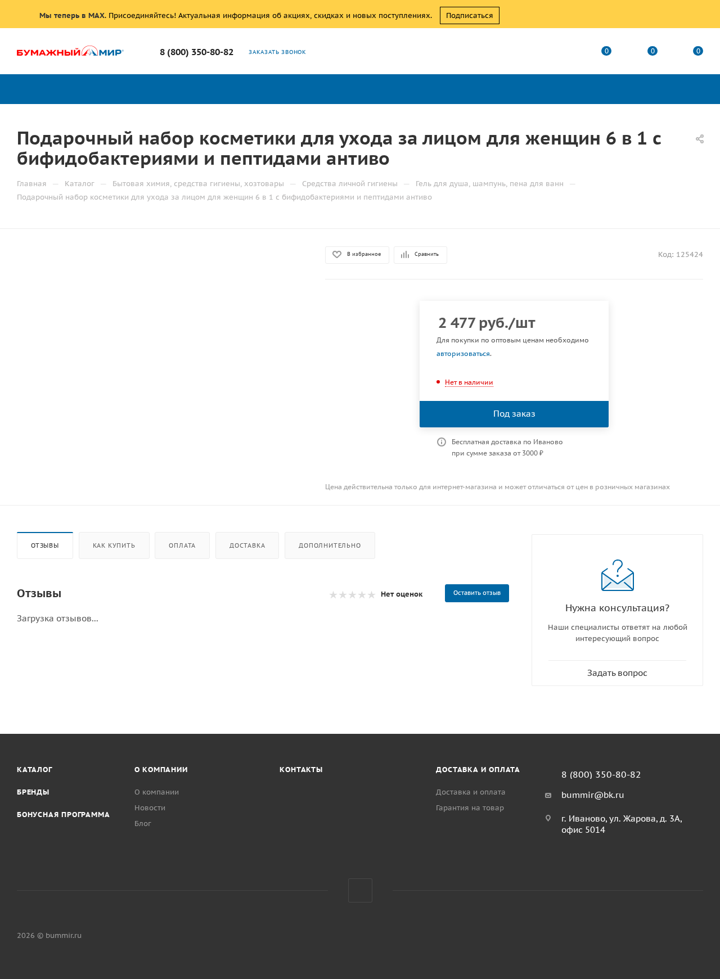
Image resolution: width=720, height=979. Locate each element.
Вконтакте (360, 890)
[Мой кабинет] (561, 53)
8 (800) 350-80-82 (196, 51)
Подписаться (469, 15)
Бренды (33, 792)
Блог (142, 823)
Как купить (114, 545)
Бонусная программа (63, 814)
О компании (161, 769)
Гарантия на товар (470, 808)
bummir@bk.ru (592, 794)
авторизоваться (463, 353)
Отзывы (45, 545)
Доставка (247, 545)
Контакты (301, 769)
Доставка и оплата (478, 769)
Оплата (182, 545)
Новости (149, 808)
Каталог (34, 769)
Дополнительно (330, 545)
